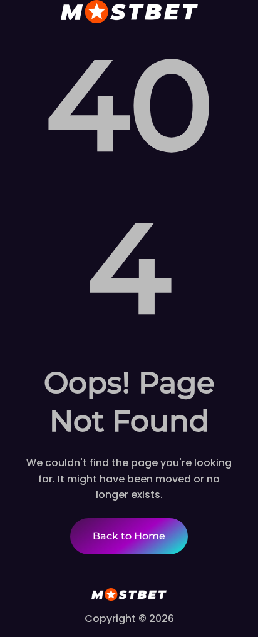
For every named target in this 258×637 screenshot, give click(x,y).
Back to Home (129, 536)
